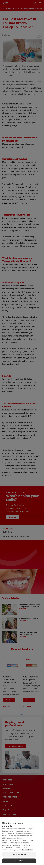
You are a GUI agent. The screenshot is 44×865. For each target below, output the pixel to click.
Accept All (19, 861)
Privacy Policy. (27, 850)
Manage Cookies (19, 854)
